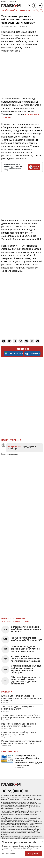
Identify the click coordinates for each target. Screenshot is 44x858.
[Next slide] (41, 10)
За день (26, 621)
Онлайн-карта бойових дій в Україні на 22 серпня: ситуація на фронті (26, 629)
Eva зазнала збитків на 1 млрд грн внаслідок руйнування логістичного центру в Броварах (21, 698)
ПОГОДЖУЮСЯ (34, 854)
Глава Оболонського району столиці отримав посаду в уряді (18, 733)
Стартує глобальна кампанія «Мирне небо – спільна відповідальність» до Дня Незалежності (29, 760)
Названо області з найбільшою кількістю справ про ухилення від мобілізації (25, 658)
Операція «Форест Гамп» (30, 10)
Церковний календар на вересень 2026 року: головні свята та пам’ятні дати (25, 648)
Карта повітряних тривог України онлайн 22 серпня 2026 (26, 639)
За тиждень (6, 621)
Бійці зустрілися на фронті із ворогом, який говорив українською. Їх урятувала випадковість (25, 680)
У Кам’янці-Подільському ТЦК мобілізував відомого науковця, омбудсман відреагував (26, 669)
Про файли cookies (8, 853)
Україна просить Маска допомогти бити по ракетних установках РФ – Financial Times (21, 716)
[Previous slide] (37, 10)
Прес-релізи (9, 751)
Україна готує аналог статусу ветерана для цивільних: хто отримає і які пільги (21, 742)
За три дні (16, 621)
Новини (6, 691)
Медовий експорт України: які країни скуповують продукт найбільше (18, 725)
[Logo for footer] (11, 785)
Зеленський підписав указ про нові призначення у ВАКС (17, 708)
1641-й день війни (9, 10)
